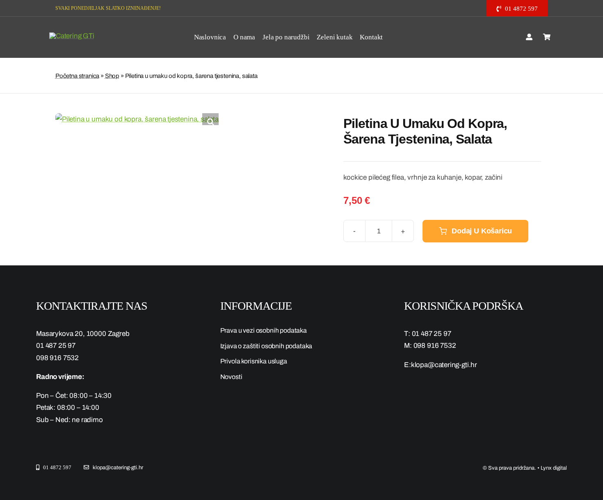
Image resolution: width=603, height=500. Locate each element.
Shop (112, 76)
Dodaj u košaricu (482, 231)
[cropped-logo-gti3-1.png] (71, 36)
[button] (210, 121)
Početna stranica (77, 76)
